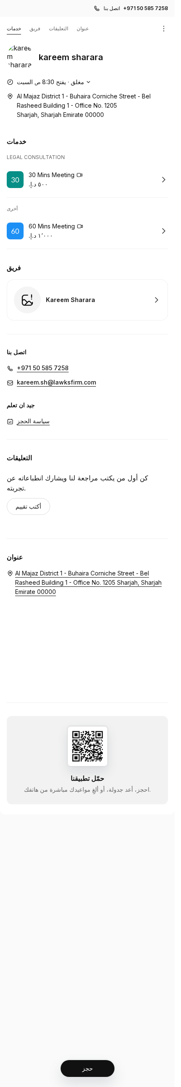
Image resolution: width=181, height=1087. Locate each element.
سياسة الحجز (33, 420)
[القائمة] (163, 28)
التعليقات (58, 28)
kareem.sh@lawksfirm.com (56, 382)
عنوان (83, 28)
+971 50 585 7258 (145, 8)
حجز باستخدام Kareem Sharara (87, 300)
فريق (34, 28)
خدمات (14, 28)
